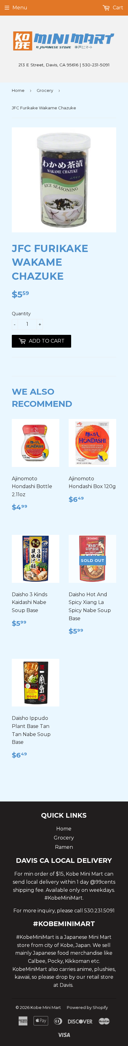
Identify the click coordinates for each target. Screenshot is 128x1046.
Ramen (64, 847)
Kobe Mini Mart (45, 1007)
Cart (117, 8)
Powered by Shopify (87, 1007)
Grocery (45, 90)
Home (18, 90)
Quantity (21, 313)
